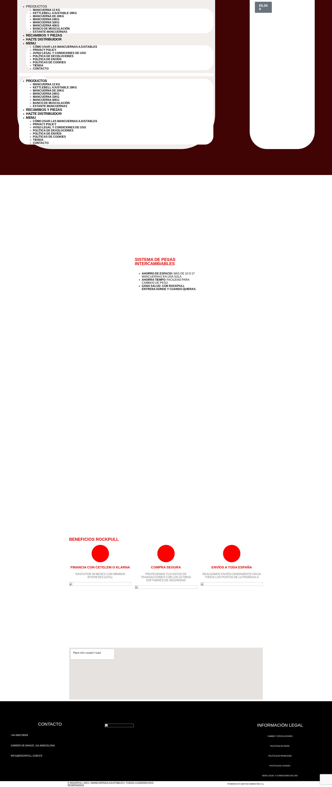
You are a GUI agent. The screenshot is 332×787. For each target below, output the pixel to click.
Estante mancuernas (50, 31)
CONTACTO (41, 68)
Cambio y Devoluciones (280, 736)
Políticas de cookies (49, 62)
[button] (116, 74)
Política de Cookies (280, 766)
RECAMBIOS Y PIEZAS (44, 35)
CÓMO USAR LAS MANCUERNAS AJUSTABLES (65, 46)
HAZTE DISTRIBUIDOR (43, 39)
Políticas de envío (280, 746)
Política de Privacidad (280, 756)
